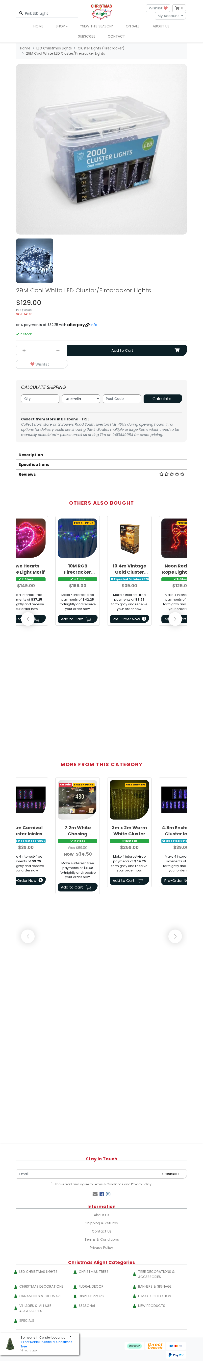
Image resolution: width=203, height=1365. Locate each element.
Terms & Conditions (108, 1184)
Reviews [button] (27, 474)
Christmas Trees (93, 1271)
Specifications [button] (34, 464)
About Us (161, 26)
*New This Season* (96, 26)
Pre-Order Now (126, 619)
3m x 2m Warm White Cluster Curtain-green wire (129, 830)
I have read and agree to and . (103, 1184)
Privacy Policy (141, 1184)
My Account (168, 15)
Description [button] (31, 455)
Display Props (91, 1296)
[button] (42, 364)
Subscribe (86, 36)
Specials (26, 1320)
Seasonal (87, 1305)
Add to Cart (122, 350)
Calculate (161, 399)
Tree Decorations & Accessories (156, 1274)
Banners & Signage (155, 1286)
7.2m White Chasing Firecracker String (77, 830)
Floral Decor (91, 1286)
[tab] (101, 454)
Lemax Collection (154, 1296)
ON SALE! (133, 26)
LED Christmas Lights (38, 1271)
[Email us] (95, 1194)
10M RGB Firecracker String (77, 569)
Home (38, 26)
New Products (151, 1305)
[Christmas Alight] (101, 12)
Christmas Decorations (41, 1286)
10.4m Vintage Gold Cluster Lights (129, 569)
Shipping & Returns (101, 1223)
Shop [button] (60, 26)
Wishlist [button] (156, 8)
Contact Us (101, 1231)
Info (94, 324)
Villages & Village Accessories (35, 1308)
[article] (77, 572)
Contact (116, 36)
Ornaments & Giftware (40, 1296)
